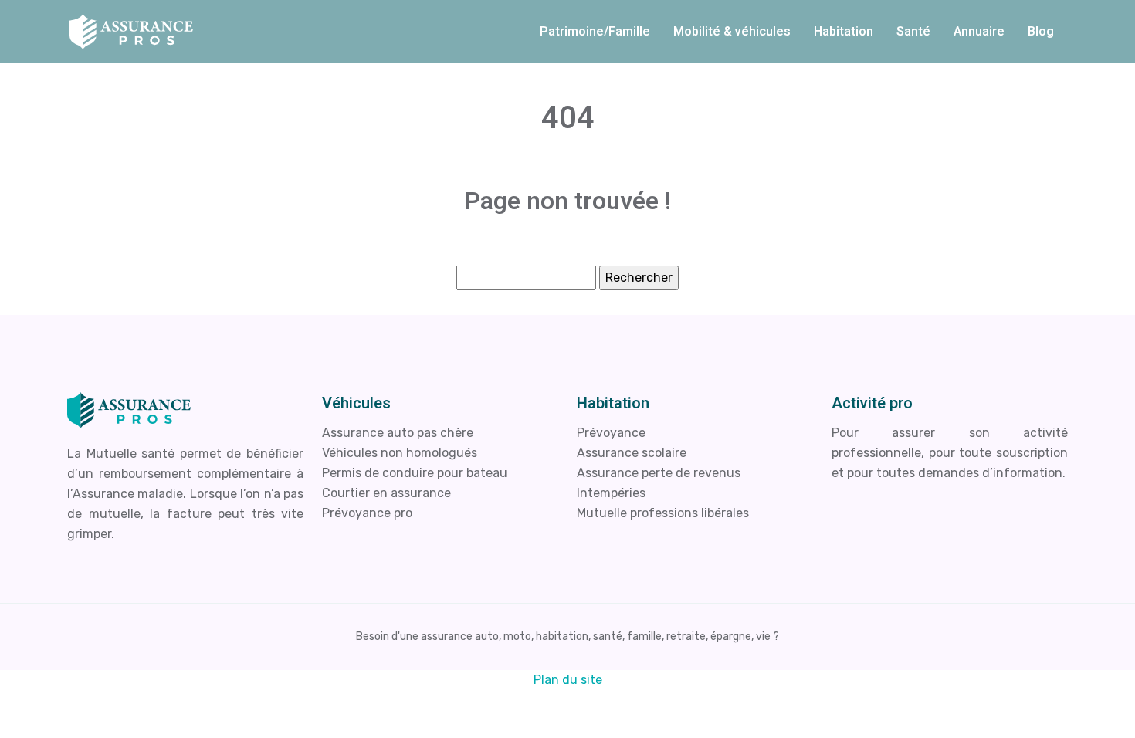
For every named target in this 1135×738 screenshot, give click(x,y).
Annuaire (979, 31)
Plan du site (568, 679)
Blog (1041, 31)
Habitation (843, 31)
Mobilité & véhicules (732, 31)
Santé (913, 31)
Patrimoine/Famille (595, 31)
